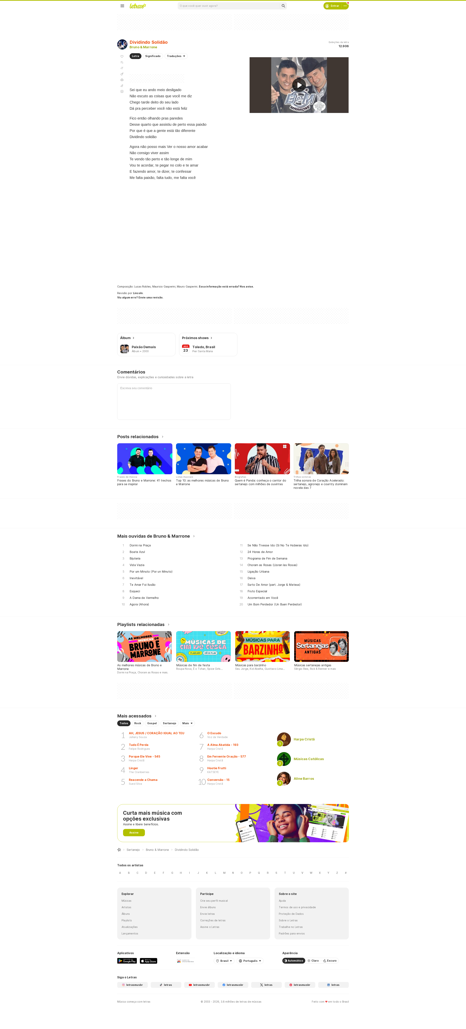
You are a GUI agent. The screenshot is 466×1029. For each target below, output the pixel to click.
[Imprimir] (122, 79)
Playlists (127, 920)
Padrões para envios (292, 933)
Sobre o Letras (288, 920)
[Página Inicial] (119, 850)
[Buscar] (283, 5)
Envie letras (207, 913)
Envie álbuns (208, 907)
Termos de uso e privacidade (297, 907)
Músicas (127, 900)
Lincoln (138, 293)
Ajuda (282, 900)
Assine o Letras (209, 926)
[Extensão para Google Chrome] (185, 961)
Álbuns (126, 913)
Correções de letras (213, 920)
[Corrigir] (122, 85)
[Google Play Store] (127, 961)
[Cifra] (122, 74)
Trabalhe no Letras (291, 926)
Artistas (126, 907)
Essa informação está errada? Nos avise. (226, 286)
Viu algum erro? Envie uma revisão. (140, 297)
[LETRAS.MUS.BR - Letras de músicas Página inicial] (137, 5)
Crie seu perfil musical (214, 900)
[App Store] (148, 961)
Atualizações (130, 926)
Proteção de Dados (291, 913)
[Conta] (345, 5)
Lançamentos (130, 933)
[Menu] (122, 5)
